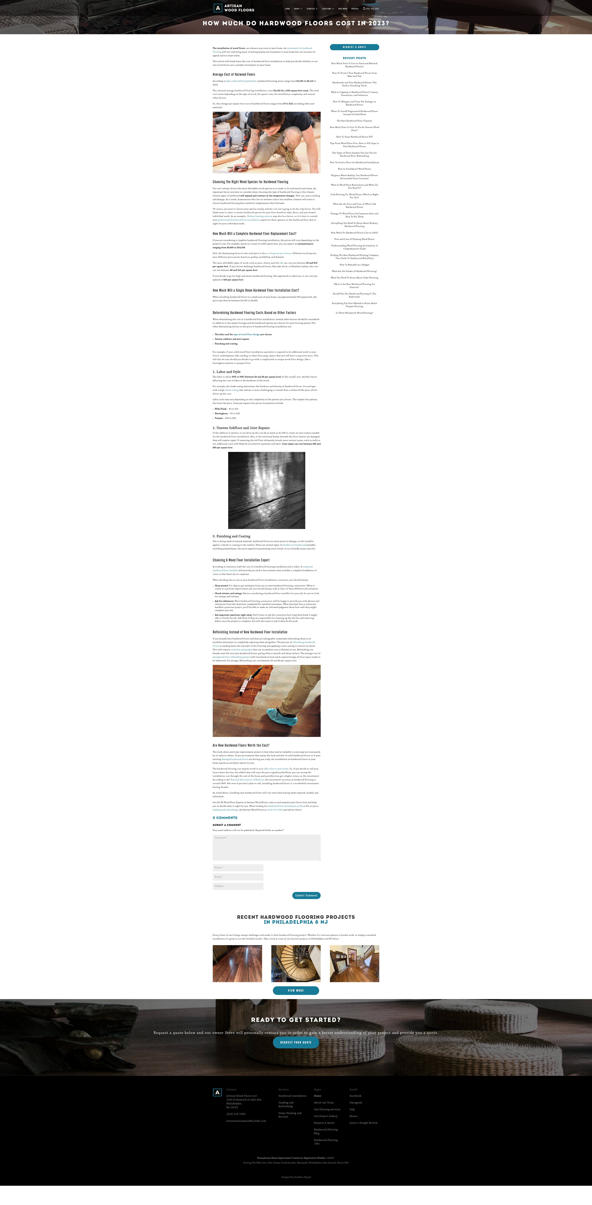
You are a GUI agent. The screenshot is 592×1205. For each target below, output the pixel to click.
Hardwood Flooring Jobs (326, 1142)
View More (296, 990)
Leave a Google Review (364, 1123)
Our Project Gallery (326, 1116)
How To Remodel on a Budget (354, 265)
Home (287, 9)
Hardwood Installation (292, 1096)
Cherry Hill (343, 1163)
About (297, 9)
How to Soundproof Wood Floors (354, 169)
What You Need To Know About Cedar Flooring (354, 278)
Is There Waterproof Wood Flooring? (354, 313)
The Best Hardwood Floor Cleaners (354, 121)
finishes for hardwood (294, 545)
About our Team (324, 1102)
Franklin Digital (302, 1177)
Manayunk (302, 1163)
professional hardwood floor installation (239, 220)
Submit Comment (306, 895)
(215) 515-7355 (372, 9)
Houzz (354, 1116)
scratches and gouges (241, 650)
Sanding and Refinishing (286, 1104)
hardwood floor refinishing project (232, 657)
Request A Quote (354, 47)
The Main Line (259, 1163)
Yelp (352, 1109)
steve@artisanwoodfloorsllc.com (246, 1121)
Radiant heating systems (259, 216)
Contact (355, 9)
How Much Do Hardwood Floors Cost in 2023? (354, 233)
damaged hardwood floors (235, 759)
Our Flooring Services (327, 1109)
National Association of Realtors (247, 780)
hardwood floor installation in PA (285, 806)
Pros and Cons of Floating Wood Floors (354, 239)
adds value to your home (276, 769)
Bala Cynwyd (329, 1163)
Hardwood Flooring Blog (326, 1131)
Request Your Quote (296, 1042)
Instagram (356, 1102)
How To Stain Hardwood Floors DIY (354, 137)
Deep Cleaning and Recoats (290, 1115)
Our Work (343, 9)
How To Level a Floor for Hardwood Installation (354, 163)
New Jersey (274, 1163)
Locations (326, 9)
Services (311, 9)
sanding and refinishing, (225, 810)
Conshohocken (288, 1163)
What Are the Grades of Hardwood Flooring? (354, 271)
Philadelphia (315, 1163)
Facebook (355, 1096)
